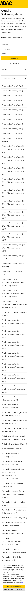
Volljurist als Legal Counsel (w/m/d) (14, 444)
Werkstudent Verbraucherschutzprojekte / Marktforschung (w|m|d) (12, 541)
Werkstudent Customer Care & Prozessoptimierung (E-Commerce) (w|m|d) (14, 494)
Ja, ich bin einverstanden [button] (14, 586)
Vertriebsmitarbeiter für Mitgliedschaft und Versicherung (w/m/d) (13, 323)
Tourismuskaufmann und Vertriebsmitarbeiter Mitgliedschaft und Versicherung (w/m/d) (14, 304)
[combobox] (14, 53)
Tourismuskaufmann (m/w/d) (12, 86)
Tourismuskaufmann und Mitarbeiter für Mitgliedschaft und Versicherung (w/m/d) (14, 282)
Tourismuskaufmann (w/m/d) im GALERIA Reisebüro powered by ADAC (13, 149)
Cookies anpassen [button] (8, 589)
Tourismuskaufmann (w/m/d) (12, 91)
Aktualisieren (14, 58)
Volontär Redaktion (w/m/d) (12, 449)
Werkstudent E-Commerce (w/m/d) (14, 518)
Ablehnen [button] (19, 589)
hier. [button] (22, 582)
